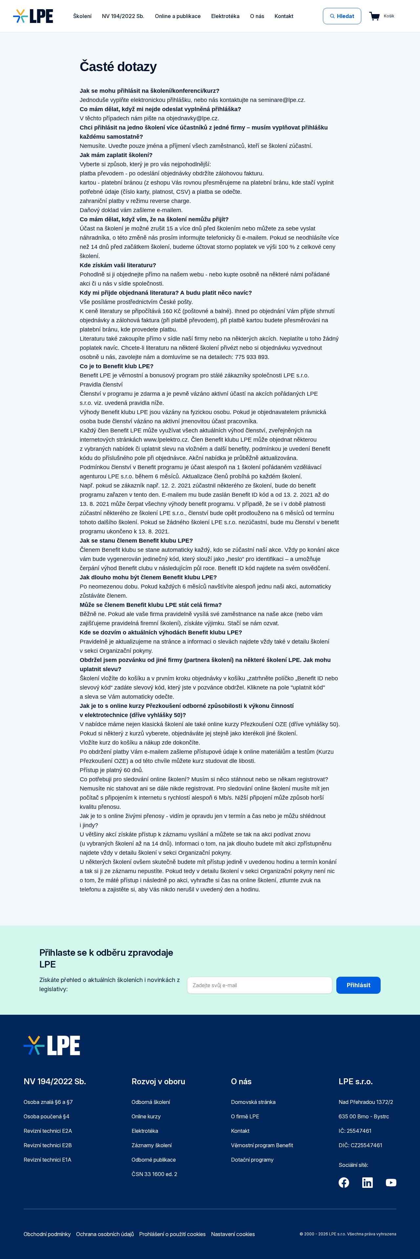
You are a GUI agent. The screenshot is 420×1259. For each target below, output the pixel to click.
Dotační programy (252, 1159)
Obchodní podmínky (47, 1234)
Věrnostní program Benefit (262, 1145)
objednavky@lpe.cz (192, 118)
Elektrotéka (225, 16)
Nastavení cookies (233, 1234)
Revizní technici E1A (48, 1159)
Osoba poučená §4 (47, 1116)
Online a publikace (178, 16)
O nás (257, 16)
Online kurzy (146, 1116)
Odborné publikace (154, 1159)
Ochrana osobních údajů (105, 1234)
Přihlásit (358, 985)
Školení (82, 16)
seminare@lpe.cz (281, 100)
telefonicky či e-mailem (236, 237)
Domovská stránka (253, 1102)
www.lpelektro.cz (166, 439)
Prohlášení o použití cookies (172, 1234)
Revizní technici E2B (48, 1145)
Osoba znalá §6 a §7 (48, 1102)
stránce (171, 641)
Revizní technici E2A (48, 1131)
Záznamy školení (152, 1145)
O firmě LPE (245, 1116)
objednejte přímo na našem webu (160, 274)
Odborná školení (151, 1102)
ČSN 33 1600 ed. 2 (154, 1174)
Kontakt (284, 16)
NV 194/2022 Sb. (123, 16)
